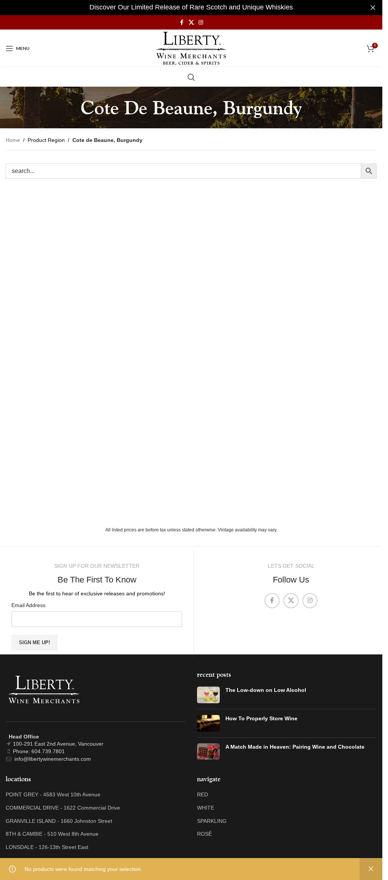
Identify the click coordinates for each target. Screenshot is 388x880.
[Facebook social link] (181, 22)
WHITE (205, 808)
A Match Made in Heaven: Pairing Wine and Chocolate (295, 747)
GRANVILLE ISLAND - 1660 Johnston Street (59, 821)
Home (13, 140)
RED (202, 794)
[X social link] (191, 22)
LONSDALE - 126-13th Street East (47, 847)
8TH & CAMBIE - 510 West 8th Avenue (52, 834)
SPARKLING (212, 821)
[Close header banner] (372, 7)
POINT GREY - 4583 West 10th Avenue (53, 794)
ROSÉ (204, 834)
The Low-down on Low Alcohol (265, 690)
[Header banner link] (191, 7)
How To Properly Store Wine (261, 718)
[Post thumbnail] (208, 695)
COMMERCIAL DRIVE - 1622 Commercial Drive (63, 808)
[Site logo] (191, 48)
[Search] (191, 77)
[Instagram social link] (200, 22)
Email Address (28, 605)
